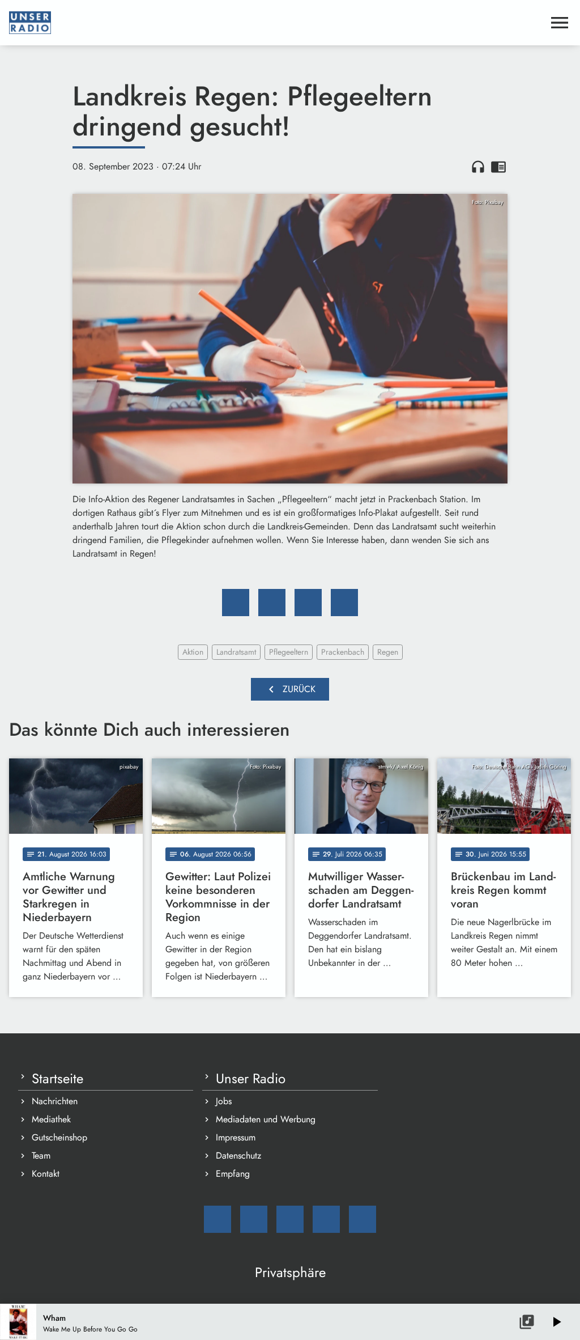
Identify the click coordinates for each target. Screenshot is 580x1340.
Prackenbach (342, 652)
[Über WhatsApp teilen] (308, 602)
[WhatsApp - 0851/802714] (362, 1219)
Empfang (233, 1173)
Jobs (224, 1101)
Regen (387, 652)
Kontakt (45, 1173)
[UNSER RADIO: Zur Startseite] (276, 22)
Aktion (192, 652)
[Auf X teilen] (271, 602)
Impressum (235, 1137)
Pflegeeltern (288, 652)
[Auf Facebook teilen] (235, 602)
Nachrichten (55, 1101)
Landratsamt (236, 652)
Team (41, 1155)
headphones (478, 167)
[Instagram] (290, 1219)
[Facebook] (253, 1219)
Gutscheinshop (59, 1137)
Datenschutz (238, 1155)
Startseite (57, 1079)
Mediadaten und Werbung (265, 1119)
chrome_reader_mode (498, 167)
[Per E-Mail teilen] (344, 602)
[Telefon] (326, 1219)
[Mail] (217, 1219)
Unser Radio (250, 1079)
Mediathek (51, 1119)
